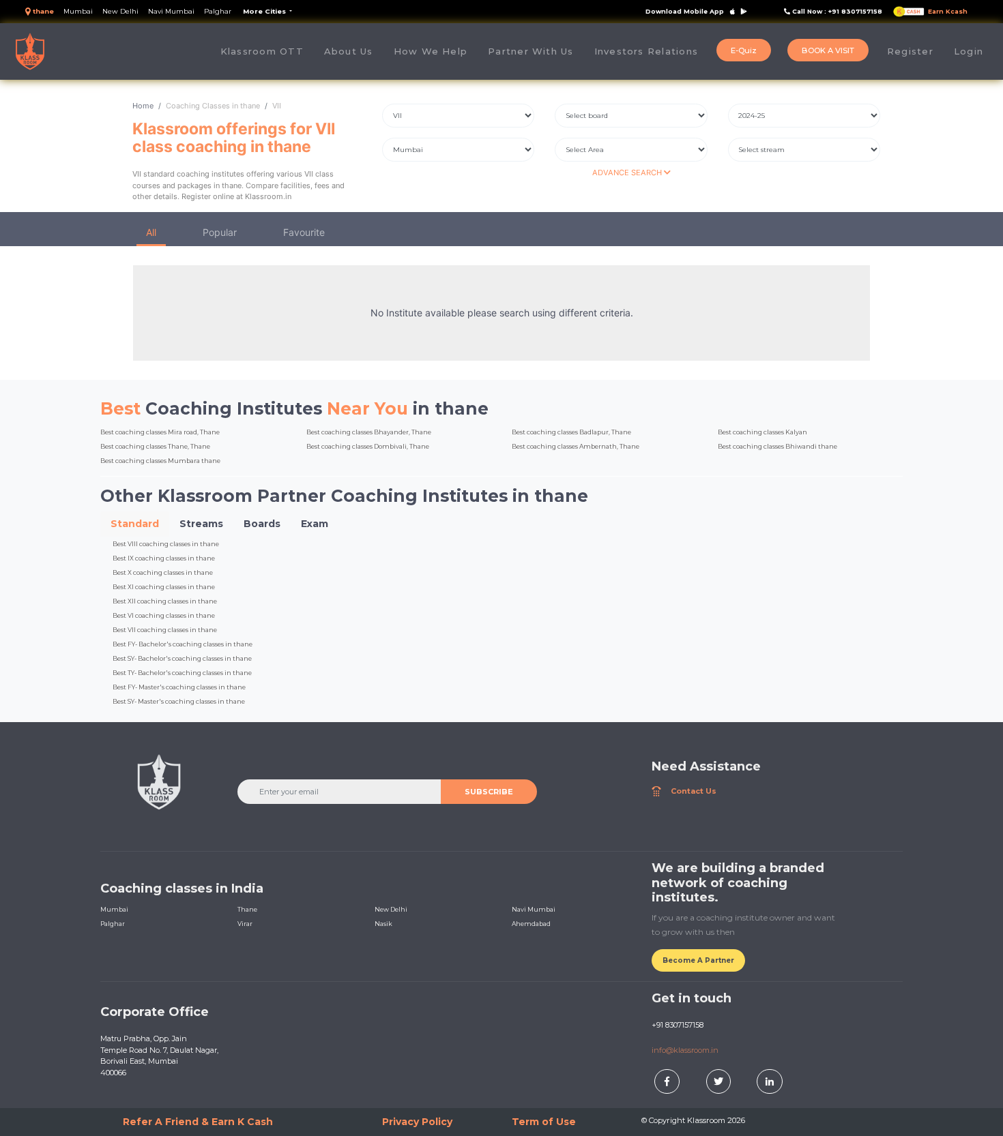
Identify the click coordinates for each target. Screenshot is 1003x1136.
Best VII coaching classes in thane (165, 629)
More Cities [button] (265, 11)
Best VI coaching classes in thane (164, 615)
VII (276, 105)
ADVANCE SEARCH (628, 172)
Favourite (304, 232)
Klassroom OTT (262, 51)
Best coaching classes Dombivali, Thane (367, 446)
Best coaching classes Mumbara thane (160, 460)
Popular (220, 232)
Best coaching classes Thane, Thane (155, 446)
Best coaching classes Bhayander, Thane (368, 432)
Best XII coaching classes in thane (165, 601)
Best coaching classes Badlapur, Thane (571, 432)
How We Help (431, 51)
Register (910, 51)
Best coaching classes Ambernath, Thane (575, 446)
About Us (353, 51)
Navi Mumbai (171, 11)
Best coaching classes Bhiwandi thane (777, 446)
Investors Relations (646, 51)
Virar (244, 923)
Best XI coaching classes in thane (164, 587)
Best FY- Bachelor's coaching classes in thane (182, 644)
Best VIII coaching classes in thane (166, 544)
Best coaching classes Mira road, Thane (160, 432)
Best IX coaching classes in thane (164, 558)
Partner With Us (530, 51)
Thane (247, 909)
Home (143, 105)
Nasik (383, 923)
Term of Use (544, 1122)
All (151, 232)
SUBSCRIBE (489, 791)
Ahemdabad (531, 923)
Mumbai (78, 11)
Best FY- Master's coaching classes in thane (179, 687)
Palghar (217, 11)
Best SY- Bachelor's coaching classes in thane (182, 658)
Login (968, 51)
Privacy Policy (417, 1122)
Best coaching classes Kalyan (762, 432)
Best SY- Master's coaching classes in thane (179, 701)
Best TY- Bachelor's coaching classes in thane (182, 672)
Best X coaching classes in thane (163, 572)
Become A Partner (698, 960)
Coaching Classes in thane (213, 105)
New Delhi (120, 11)
